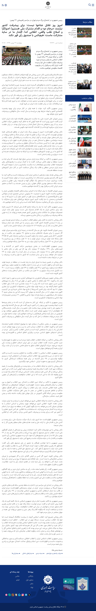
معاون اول (29, 579)
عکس (17, 576)
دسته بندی (39, 553)
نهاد (31, 587)
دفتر (31, 583)
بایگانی (30, 576)
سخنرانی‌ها (15, 553)
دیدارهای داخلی (27, 553)
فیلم (17, 579)
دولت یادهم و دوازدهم (53, 553)
